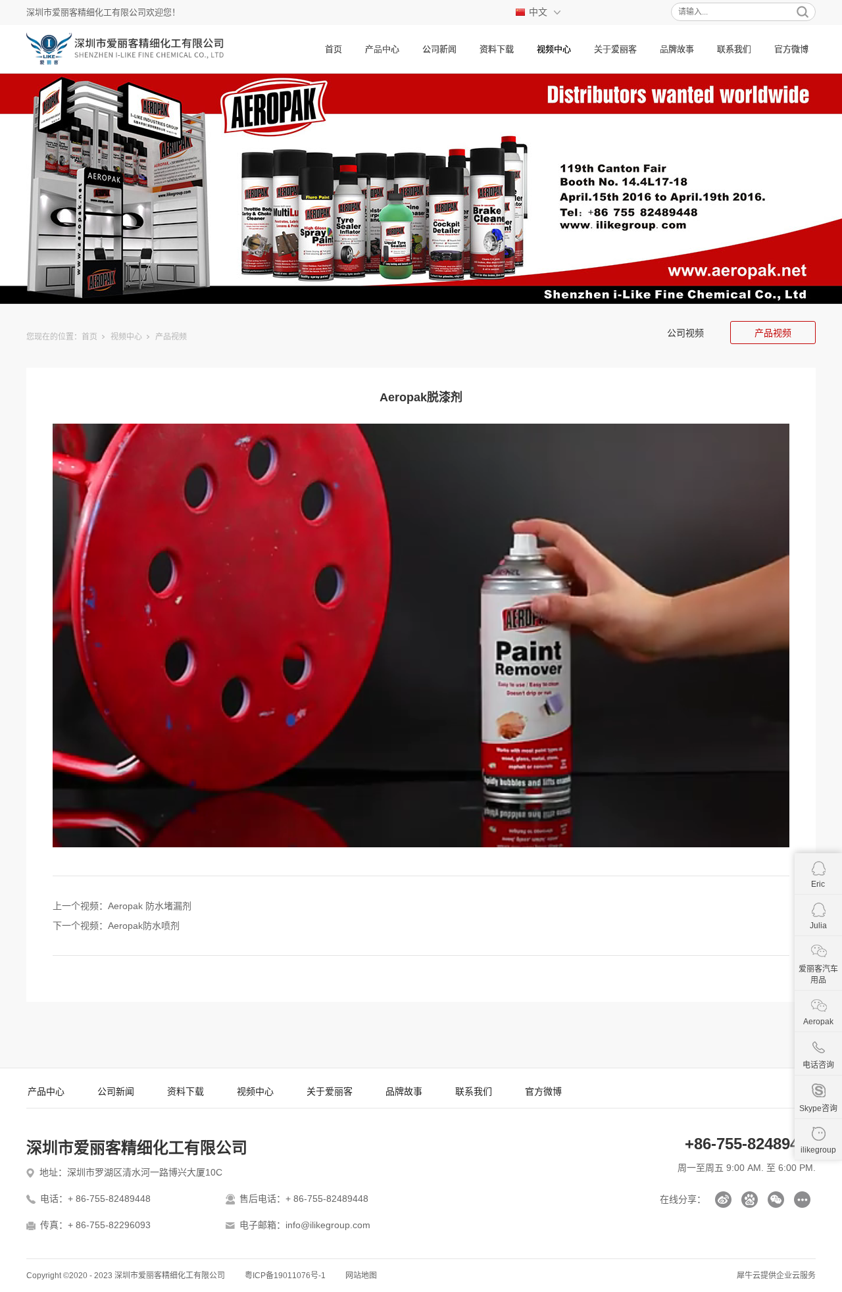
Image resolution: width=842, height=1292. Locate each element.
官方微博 (791, 49)
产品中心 (382, 49)
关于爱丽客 (615, 49)
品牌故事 (677, 49)
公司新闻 (439, 49)
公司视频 (685, 333)
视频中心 (554, 49)
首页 (333, 49)
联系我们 (734, 49)
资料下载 (497, 49)
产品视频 (171, 336)
